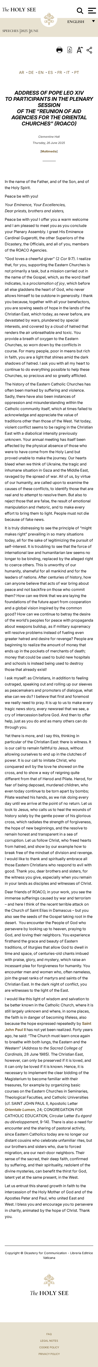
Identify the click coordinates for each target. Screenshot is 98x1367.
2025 (25, 31)
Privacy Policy (49, 1354)
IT (68, 72)
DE (31, 72)
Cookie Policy (49, 1347)
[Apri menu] (91, 11)
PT (76, 72)
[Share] (90, 51)
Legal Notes (49, 1340)
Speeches (10, 31)
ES (50, 72)
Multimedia (49, 151)
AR (21, 72)
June (34, 31)
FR (59, 72)
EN (41, 72)
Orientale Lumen (20, 1109)
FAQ (49, 1334)
